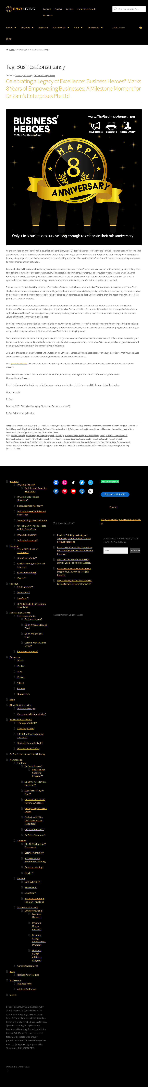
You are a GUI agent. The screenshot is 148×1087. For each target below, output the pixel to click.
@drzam (113, 507)
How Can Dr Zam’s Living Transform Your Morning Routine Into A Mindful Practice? (75, 550)
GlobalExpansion (30, 445)
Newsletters (23, 693)
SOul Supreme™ (25, 587)
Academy (25, 27)
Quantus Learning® (26, 572)
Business (36, 425)
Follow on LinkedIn (115, 494)
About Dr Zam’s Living (20, 705)
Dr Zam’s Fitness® (26, 484)
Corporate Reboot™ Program (114, 425)
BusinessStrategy (97, 439)
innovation (61, 445)
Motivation (47, 432)
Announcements (24, 425)
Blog (19, 671)
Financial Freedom (102, 429)
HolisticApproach (47, 445)
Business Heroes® (33, 619)
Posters (21, 665)
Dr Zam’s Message (26, 708)
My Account (93, 27)
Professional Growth (86, 9)
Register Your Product (28, 974)
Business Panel (24, 983)
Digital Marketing (34, 429)
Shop (8, 38)
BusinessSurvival (114, 439)
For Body (47, 9)
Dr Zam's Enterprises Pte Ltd (56, 429)
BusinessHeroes (47, 439)
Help (76, 27)
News (55, 432)
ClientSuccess (36, 442)
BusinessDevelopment (95, 435)
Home (11, 49)
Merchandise (59, 27)
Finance (89, 429)
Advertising (31, 435)
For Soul (69, 9)
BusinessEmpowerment (116, 435)
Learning (37, 432)
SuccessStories (13, 448)
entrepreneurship (14, 445)
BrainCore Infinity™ (27, 558)
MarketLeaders (84, 445)
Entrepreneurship (77, 429)
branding (60, 435)
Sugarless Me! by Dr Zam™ (30, 505)
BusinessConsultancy (74, 435)
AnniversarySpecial (45, 435)
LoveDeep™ (22, 598)
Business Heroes (48, 425)
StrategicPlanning (120, 445)
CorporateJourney (72, 442)
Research (43, 27)
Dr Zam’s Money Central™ (29, 743)
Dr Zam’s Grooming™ (27, 540)
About (9, 27)
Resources (48, 15)
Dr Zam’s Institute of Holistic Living (27, 754)
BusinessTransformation (17, 442)
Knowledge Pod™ (25, 432)
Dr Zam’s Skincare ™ (27, 534)
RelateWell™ (23, 592)
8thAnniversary (18, 435)
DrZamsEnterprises (107, 442)
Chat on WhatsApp (110, 481)
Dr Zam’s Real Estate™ (28, 748)
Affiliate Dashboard (26, 989)
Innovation (117, 429)
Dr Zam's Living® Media (44, 75)
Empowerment (123, 442)
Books (20, 660)
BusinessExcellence (14, 439)
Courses (21, 688)
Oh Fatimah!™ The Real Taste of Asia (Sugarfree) (34, 820)
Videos (20, 682)
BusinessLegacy (63, 439)
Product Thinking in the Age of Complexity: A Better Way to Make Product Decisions (74, 538)
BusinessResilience (79, 439)
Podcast (21, 677)
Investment (11, 432)
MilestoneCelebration (101, 445)
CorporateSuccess (89, 442)
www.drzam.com (19, 363)
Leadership (72, 445)
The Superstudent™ (27, 722)
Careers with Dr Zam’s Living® (31, 714)
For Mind (58, 9)
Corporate (96, 425)
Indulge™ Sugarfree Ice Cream (32, 520)
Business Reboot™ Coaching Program (74, 425)
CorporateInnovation (53, 442)
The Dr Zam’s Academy (21, 719)
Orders (13, 994)
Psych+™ (21, 578)
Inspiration (128, 429)
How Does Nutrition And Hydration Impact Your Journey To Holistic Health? (74, 571)
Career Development (27, 651)
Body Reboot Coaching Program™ (38, 773)
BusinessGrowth (31, 439)
